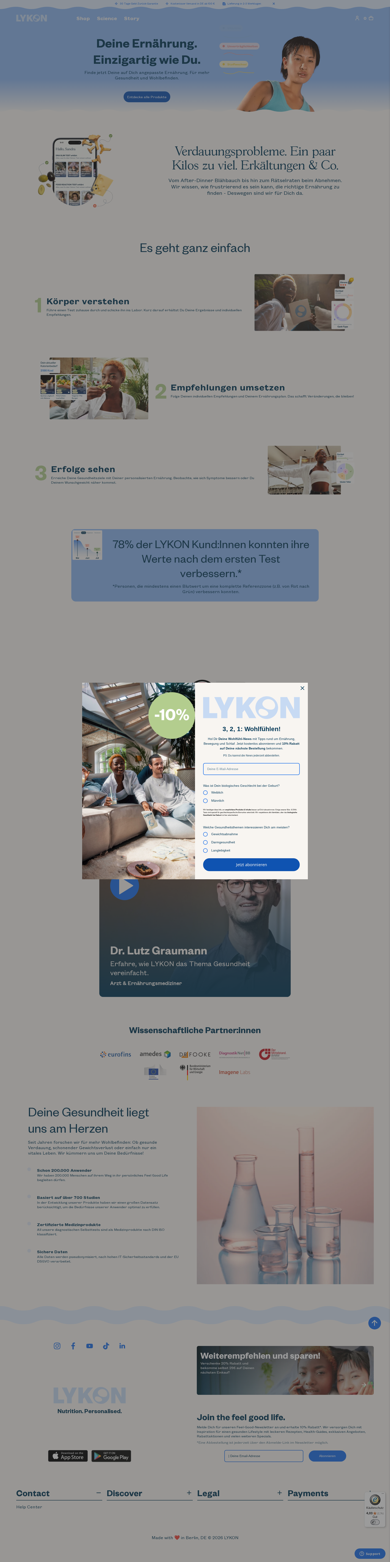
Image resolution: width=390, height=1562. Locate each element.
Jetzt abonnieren (251, 864)
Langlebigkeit (220, 850)
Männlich (217, 800)
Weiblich (217, 792)
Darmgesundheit (223, 842)
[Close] (302, 688)
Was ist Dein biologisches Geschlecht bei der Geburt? (241, 785)
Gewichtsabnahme (224, 834)
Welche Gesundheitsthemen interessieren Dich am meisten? (246, 827)
